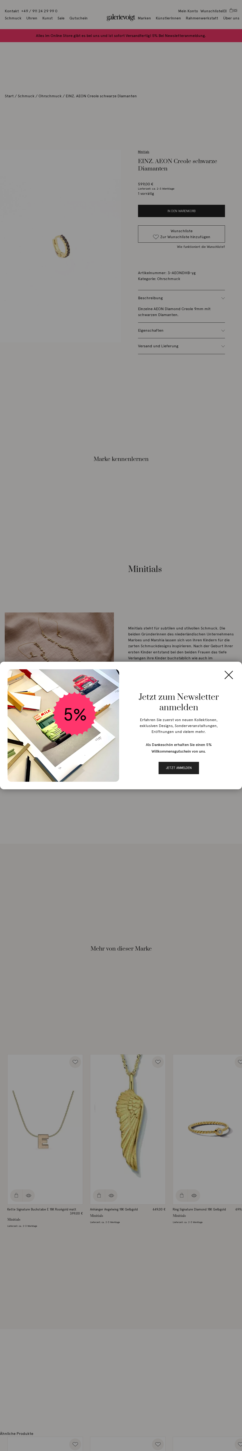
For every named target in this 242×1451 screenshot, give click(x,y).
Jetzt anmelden (179, 768)
